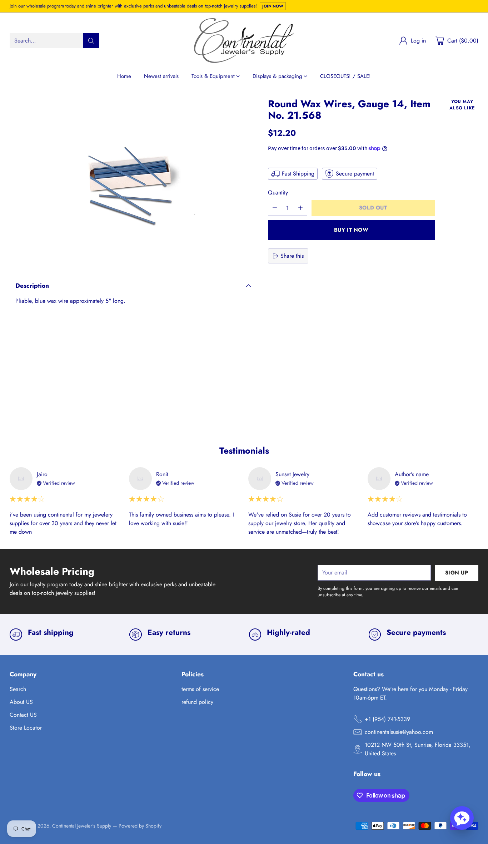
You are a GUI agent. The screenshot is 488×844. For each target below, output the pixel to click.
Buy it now (351, 230)
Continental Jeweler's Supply (81, 825)
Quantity (278, 192)
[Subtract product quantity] (274, 208)
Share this (292, 256)
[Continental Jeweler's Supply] (244, 40)
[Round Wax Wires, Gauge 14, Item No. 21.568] (133, 181)
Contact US (23, 715)
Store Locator (26, 728)
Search (18, 689)
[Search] (91, 40)
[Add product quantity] (300, 208)
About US (21, 702)
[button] (462, 818)
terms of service (200, 689)
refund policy (197, 702)
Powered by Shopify (140, 825)
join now (272, 6)
